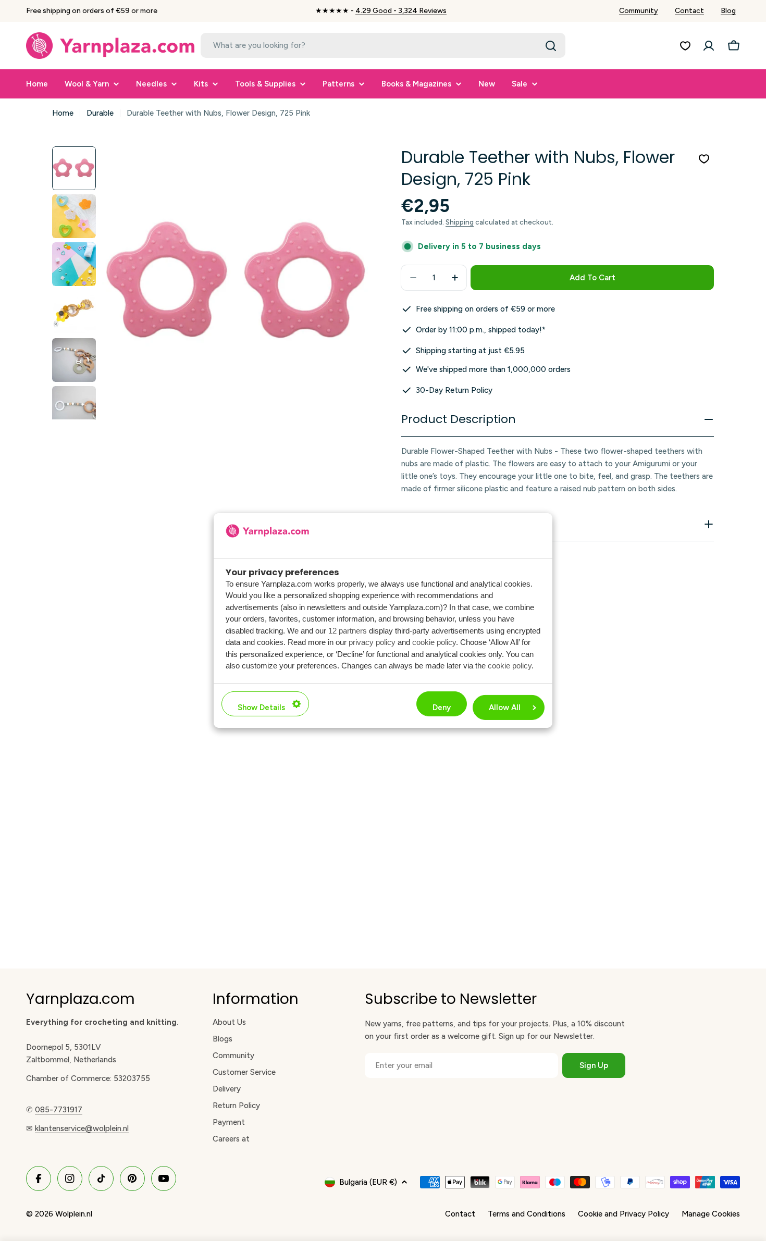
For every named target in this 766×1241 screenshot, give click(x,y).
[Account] (708, 46)
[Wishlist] (685, 46)
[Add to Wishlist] (704, 158)
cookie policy (434, 642)
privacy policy (372, 642)
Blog (728, 10)
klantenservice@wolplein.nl (82, 1128)
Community (638, 10)
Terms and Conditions (526, 1214)
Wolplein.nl (73, 1214)
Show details (261, 707)
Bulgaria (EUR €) (368, 1182)
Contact (689, 10)
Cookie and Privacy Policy (623, 1214)
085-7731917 (58, 1109)
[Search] (551, 46)
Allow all (505, 707)
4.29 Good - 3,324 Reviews (401, 10)
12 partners (347, 630)
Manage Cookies (711, 1214)
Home (62, 113)
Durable (100, 113)
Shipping (460, 222)
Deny (442, 707)
